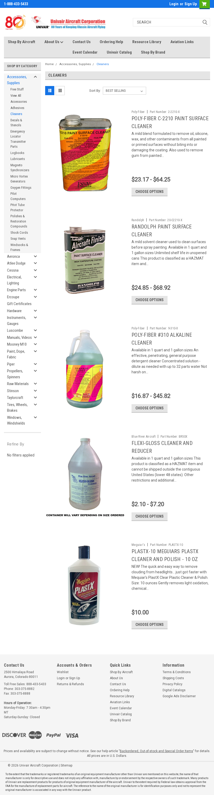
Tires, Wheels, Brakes (17, 407)
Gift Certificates (19, 303)
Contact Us (82, 41)
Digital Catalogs (174, 690)
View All (15, 96)
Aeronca (13, 256)
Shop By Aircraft (21, 41)
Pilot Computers (18, 196)
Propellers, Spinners (15, 374)
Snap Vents (18, 239)
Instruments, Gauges (16, 320)
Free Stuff (17, 89)
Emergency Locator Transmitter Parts (18, 139)
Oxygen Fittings (20, 188)
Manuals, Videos (19, 337)
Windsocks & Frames (19, 247)
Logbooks (17, 153)
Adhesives (17, 108)
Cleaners (16, 114)
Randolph (138, 220)
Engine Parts (16, 290)
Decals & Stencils (16, 122)
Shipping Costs (173, 678)
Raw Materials (18, 383)
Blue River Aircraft (144, 436)
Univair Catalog (119, 52)
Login (174, 4)
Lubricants (17, 159)
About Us (52, 41)
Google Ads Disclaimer (179, 696)
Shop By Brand (153, 52)
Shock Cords (19, 233)
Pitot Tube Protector (17, 207)
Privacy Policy (172, 684)
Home (49, 64)
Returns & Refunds (70, 684)
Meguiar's (138, 545)
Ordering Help (111, 41)
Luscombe (15, 330)
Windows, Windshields (16, 420)
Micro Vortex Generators (19, 179)
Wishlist (63, 672)
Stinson (13, 390)
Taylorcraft (15, 397)
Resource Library (146, 41)
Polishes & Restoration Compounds (18, 221)
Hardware (14, 310)
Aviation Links (182, 41)
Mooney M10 (17, 344)
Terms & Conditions (177, 672)
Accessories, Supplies (17, 80)
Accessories (18, 102)
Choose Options (149, 192)
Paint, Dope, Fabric (16, 354)
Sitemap (66, 765)
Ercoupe (13, 297)
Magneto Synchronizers (19, 167)
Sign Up (191, 4)
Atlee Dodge (16, 263)
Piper (11, 364)
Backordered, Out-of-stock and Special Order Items (156, 751)
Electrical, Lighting (14, 280)
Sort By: (95, 91)
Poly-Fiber (138, 112)
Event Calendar (85, 52)
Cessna (13, 270)
